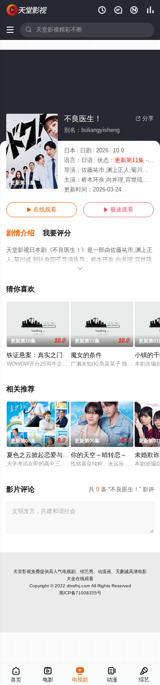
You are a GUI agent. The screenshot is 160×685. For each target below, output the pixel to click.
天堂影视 (22, 571)
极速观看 (118, 210)
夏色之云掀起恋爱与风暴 (41, 455)
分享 (145, 118)
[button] (24, 233)
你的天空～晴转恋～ (99, 455)
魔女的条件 (86, 355)
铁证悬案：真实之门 (35, 355)
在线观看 (41, 210)
